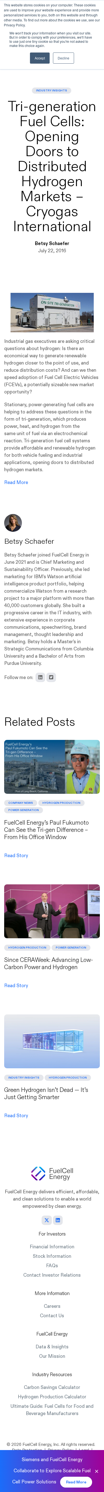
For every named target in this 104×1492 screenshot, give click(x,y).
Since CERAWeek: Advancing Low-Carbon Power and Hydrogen (48, 963)
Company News (20, 803)
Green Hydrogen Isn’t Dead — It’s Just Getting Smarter (46, 1093)
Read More (16, 482)
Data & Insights (52, 1347)
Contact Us (52, 1316)
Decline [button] (63, 58)
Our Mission (52, 1356)
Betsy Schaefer (52, 243)
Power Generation (23, 810)
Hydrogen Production (61, 803)
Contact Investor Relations (52, 1275)
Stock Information (52, 1256)
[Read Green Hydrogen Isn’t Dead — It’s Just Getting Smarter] (52, 1041)
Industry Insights (51, 90)
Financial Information (52, 1247)
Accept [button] (40, 58)
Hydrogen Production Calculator (52, 1397)
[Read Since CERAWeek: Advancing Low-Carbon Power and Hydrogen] (52, 911)
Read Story (16, 856)
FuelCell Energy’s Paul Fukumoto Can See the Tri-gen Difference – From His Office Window (46, 830)
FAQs (52, 1266)
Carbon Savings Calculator (52, 1387)
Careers (52, 1306)
